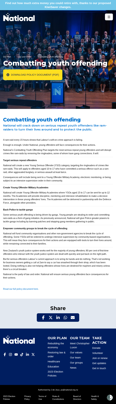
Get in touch (99, 368)
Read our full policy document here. (21, 289)
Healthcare (54, 361)
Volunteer (97, 353)
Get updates (99, 363)
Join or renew (100, 358)
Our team (75, 357)
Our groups (76, 362)
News (73, 367)
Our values (76, 352)
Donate (96, 348)
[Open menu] (109, 17)
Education (53, 366)
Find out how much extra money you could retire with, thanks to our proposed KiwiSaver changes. (58, 5)
